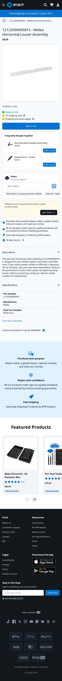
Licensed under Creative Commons (31, 667)
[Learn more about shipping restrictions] (24, 115)
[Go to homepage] (16, 4)
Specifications (9, 285)
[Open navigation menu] (3, 5)
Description (8, 252)
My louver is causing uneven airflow (23, 193)
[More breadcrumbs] (4, 20)
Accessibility (8, 560)
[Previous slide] (27, 499)
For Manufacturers (41, 536)
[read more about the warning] (43, 330)
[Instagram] (25, 621)
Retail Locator (38, 532)
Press (34, 541)
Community (37, 522)
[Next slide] (34, 499)
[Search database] (45, 5)
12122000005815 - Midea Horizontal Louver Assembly (30, 20)
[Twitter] (19, 621)
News (34, 545)
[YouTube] (31, 621)
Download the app (42, 554)
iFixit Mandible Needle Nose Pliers (31, 143)
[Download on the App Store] (44, 561)
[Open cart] (52, 5)
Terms (5, 569)
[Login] (58, 5)
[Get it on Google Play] (44, 570)
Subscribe (52, 592)
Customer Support (11, 527)
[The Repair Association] (54, 621)
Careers (6, 536)
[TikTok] (8, 621)
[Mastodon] (37, 621)
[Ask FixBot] (54, 186)
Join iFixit (49, 212)
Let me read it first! (14, 598)
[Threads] (48, 621)
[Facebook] (14, 621)
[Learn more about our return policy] (23, 240)
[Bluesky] (42, 621)
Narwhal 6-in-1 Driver (24, 157)
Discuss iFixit (8, 532)
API (3, 541)
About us (6, 522)
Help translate (29, 612)
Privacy (5, 564)
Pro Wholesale (39, 527)
